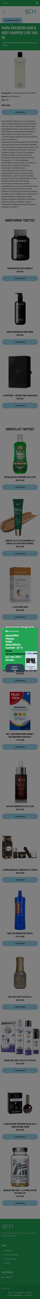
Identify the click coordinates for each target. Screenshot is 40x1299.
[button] (14, 669)
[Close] (3, 629)
